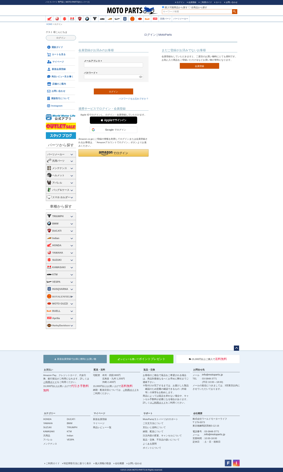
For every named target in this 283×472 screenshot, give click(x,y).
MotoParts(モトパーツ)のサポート (160, 419)
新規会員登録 (59, 69)
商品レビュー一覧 (102, 427)
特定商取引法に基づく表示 (77, 463)
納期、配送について (153, 431)
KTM (55, 274)
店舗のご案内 (59, 83)
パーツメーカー (180, 19)
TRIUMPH (58, 216)
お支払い (48, 369)
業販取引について (60, 98)
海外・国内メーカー (61, 154)
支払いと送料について (154, 427)
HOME (49, 24)
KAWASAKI (59, 267)
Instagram (56, 105)
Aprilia (56, 318)
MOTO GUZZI (60, 303)
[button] (113, 120)
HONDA (56, 245)
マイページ (58, 61)
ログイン (61, 37)
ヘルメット (58, 175)
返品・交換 (149, 369)
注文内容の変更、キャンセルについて (162, 435)
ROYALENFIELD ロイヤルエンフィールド (63, 296)
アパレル (57, 182)
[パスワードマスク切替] (140, 77)
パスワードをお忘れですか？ (134, 98)
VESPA (56, 281)
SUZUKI (56, 259)
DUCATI (56, 230)
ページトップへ (236, 348)
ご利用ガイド (50, 382)
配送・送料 (99, 369)
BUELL (56, 311)
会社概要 (197, 413)
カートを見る (59, 54)
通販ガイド (57, 47)
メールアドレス (93, 61)
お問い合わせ (58, 91)
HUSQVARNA (60, 289)
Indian (55, 238)
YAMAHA (57, 252)
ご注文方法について (153, 423)
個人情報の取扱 (103, 463)
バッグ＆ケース (60, 189)
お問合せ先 (199, 369)
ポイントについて (152, 447)
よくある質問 (150, 443)
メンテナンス (59, 168)
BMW (55, 223)
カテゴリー (49, 413)
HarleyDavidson (61, 325)
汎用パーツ (165, 19)
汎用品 (46, 435)
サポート (148, 413)
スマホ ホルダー (61, 197)
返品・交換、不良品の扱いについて (161, 439)
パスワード (91, 72)
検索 (234, 11)
